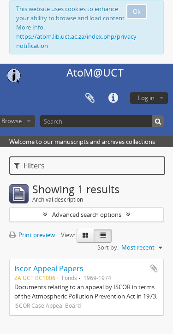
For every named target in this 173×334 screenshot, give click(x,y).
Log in (146, 98)
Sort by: (108, 247)
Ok (137, 11)
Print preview (36, 235)
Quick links (113, 98)
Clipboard (89, 98)
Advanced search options (86, 214)
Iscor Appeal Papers (49, 268)
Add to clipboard (154, 268)
